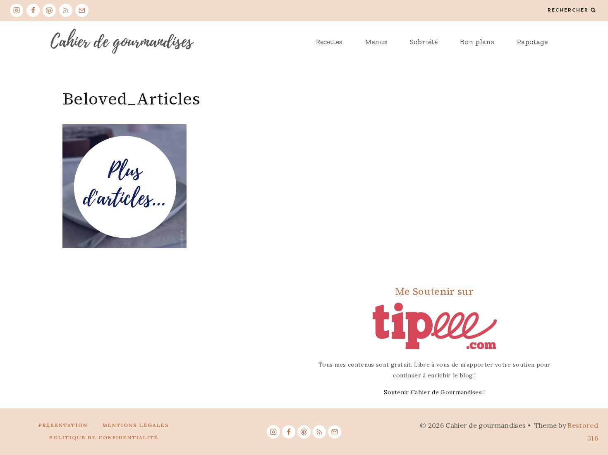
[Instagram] (16, 10)
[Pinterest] (49, 10)
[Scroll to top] (589, 423)
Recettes (329, 41)
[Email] (82, 10)
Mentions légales (136, 425)
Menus (376, 41)
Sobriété (424, 41)
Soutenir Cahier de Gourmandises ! (434, 392)
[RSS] (65, 10)
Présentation (63, 425)
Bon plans (477, 41)
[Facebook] (33, 10)
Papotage (532, 41)
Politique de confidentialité (103, 437)
